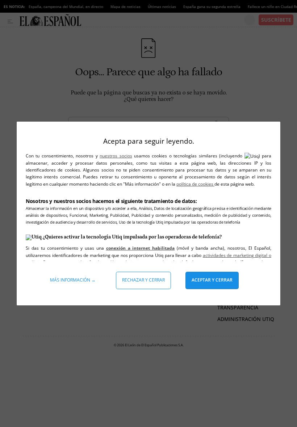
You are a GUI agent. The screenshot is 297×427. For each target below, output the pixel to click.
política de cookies (195, 184)
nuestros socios (116, 156)
